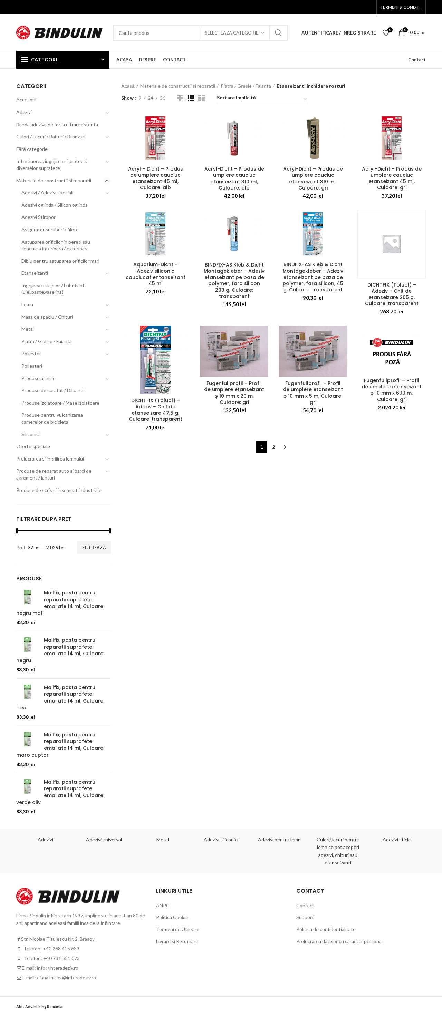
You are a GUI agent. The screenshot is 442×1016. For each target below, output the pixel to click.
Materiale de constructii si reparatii (177, 86)
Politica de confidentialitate (326, 929)
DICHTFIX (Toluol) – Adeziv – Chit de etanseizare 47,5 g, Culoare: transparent (155, 410)
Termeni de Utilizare (177, 929)
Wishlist (390, 30)
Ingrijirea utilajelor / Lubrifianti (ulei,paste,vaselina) (53, 288)
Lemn (27, 304)
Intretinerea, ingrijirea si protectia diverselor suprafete (52, 164)
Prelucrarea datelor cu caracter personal (339, 941)
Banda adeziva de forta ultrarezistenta (57, 124)
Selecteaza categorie (231, 33)
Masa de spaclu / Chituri (47, 317)
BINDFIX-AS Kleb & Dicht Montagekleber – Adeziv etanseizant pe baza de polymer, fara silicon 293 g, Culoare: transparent (234, 280)
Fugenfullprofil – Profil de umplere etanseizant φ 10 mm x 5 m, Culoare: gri (313, 392)
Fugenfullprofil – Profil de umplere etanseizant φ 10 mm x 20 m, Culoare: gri (234, 392)
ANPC (163, 905)
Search (278, 33)
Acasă (128, 86)
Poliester (31, 353)
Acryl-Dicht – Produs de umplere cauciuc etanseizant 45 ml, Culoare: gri (392, 178)
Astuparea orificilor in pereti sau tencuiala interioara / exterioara (55, 245)
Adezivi (24, 112)
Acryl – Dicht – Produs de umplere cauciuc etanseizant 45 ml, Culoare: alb (155, 178)
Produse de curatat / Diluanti (52, 390)
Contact (417, 59)
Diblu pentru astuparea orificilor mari (60, 261)
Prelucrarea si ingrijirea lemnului (50, 459)
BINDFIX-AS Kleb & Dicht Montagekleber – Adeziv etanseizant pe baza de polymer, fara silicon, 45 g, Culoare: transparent (312, 277)
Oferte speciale (33, 446)
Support (305, 917)
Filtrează (94, 547)
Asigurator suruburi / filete (50, 229)
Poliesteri (31, 366)
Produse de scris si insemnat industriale (59, 490)
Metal (27, 329)
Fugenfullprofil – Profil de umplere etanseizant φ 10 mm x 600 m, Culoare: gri (392, 390)
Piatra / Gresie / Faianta (246, 86)
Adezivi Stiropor (38, 217)
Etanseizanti (34, 273)
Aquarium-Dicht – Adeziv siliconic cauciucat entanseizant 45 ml (155, 274)
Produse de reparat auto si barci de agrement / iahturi (54, 474)
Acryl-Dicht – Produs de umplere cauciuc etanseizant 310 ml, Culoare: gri (313, 178)
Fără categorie (32, 149)
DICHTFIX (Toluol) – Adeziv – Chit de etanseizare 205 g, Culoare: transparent (392, 294)
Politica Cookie (172, 917)
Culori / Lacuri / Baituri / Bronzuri (50, 136)
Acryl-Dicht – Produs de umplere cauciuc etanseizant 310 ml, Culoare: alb (234, 178)
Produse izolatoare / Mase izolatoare (60, 403)
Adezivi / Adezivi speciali (47, 192)
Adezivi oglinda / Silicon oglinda (54, 205)
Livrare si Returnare (177, 941)
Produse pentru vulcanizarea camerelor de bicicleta (52, 418)
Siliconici (30, 434)
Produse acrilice (38, 378)
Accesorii (26, 100)
